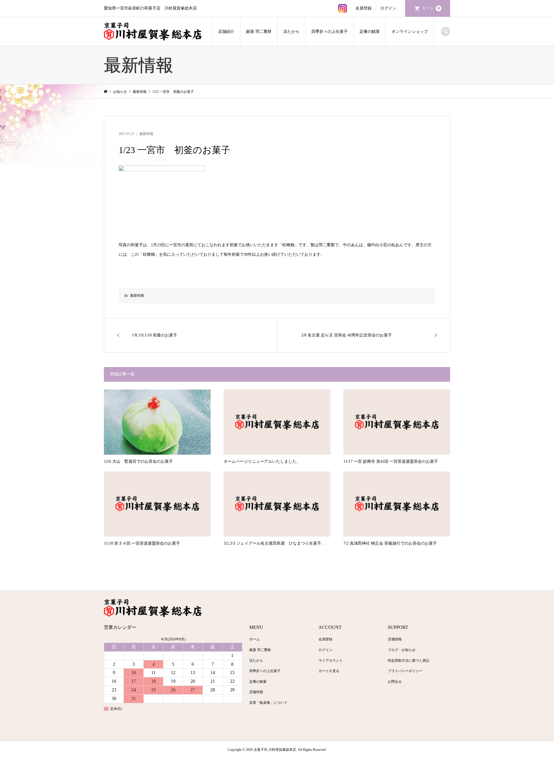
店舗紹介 (226, 31)
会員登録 (363, 8)
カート (430, 8)
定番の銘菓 (370, 31)
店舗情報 (256, 692)
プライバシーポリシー (405, 671)
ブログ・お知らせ (401, 650)
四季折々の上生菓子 (329, 31)
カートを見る (329, 671)
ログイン (388, 8)
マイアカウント (331, 661)
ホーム (254, 639)
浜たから (291, 31)
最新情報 (146, 134)
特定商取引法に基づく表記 (408, 661)
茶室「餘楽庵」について (268, 703)
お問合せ (395, 682)
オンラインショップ (410, 31)
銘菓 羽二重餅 (259, 31)
